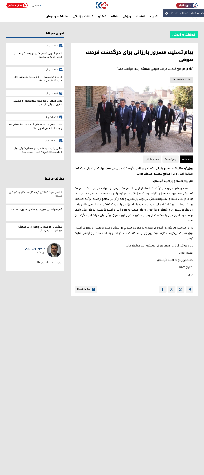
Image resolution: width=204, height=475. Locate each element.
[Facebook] (163, 289)
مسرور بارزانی (152, 159)
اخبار (155, 16)
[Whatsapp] (180, 289)
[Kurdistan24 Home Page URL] (102, 5)
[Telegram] (189, 289)
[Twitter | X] (171, 289)
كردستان (186, 159)
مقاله (114, 16)
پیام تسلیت (170, 159)
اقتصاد (140, 16)
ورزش (127, 16)
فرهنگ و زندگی (83, 16)
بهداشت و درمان (57, 16)
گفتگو (102, 16)
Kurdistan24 (83, 289)
